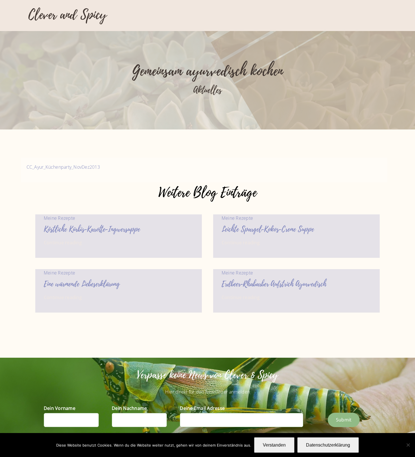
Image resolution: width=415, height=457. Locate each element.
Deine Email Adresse (202, 408)
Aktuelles (207, 90)
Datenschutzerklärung (328, 445)
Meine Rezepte (59, 218)
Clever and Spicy (67, 14)
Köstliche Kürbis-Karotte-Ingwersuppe (92, 229)
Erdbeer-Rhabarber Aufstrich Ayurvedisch (274, 284)
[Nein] (408, 445)
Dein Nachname (129, 408)
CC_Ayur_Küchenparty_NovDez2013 (63, 167)
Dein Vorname (59, 408)
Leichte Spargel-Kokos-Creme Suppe (268, 229)
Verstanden (274, 445)
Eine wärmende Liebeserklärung (82, 284)
